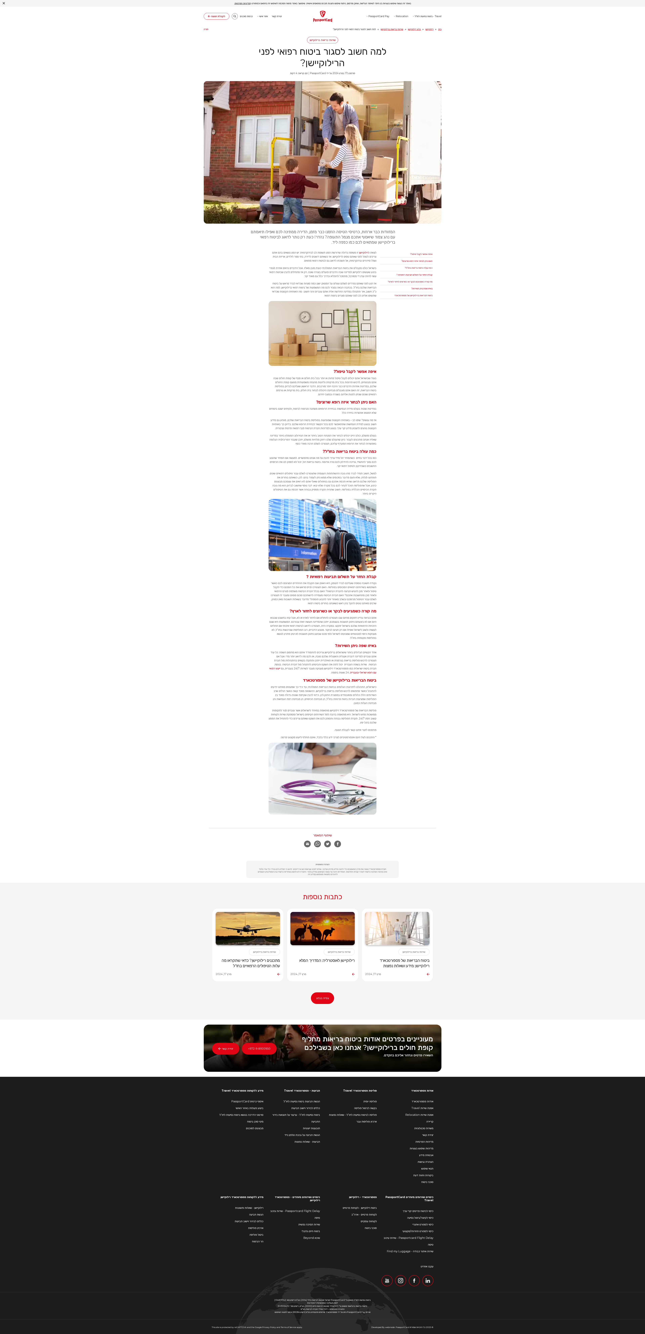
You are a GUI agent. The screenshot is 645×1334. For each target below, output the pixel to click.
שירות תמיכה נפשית (309, 1224)
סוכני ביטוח (427, 1182)
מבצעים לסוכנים (254, 1128)
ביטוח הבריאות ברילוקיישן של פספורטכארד (413, 295)
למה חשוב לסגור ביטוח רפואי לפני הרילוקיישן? (322, 57)
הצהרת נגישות (425, 1161)
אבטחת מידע (426, 1155)
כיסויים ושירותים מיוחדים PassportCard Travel (409, 1198)
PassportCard (402, 1327)
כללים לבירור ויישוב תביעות (305, 1108)
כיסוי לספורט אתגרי (422, 1224)
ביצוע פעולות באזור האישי (249, 1108)
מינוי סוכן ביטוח (255, 1121)
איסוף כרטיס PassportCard (247, 1101)
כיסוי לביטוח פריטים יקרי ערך (418, 1211)
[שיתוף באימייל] (307, 844)
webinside (390, 1327)
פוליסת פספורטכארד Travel (360, 1090)
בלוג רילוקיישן (414, 29)
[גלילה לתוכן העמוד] (323, 163)
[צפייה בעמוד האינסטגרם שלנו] (400, 1280)
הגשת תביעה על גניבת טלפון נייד (302, 1135)
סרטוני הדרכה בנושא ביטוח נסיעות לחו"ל (241, 1114)
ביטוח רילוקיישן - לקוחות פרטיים (360, 1207)
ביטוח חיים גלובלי (311, 1231)
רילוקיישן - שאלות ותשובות (249, 1207)
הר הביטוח (257, 1241)
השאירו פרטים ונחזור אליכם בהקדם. (408, 1055)
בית (439, 29)
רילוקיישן (429, 29)
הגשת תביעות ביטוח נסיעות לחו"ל (302, 1101)
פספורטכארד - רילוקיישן (363, 1197)
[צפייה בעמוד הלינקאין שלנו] (427, 1280)
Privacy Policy (269, 1327)
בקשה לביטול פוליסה (365, 1108)
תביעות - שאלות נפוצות (307, 1141)
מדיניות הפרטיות (424, 1141)
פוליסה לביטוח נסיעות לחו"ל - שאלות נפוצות (353, 1114)
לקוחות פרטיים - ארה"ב (364, 1214)
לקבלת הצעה (218, 16)
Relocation (402, 16)
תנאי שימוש (427, 1168)
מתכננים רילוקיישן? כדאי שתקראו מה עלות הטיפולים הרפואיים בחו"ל (251, 963)
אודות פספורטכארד (422, 1090)
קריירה (429, 1121)
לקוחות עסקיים (369, 1221)
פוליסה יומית (370, 1101)
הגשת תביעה (256, 1214)
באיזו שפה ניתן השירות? (422, 288)
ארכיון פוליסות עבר (366, 1121)
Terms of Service (288, 1327)
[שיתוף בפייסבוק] (337, 844)
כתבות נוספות (322, 896)
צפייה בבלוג (322, 998)
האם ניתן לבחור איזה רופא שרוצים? (417, 261)
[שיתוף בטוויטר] (327, 844)
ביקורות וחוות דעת (423, 1175)
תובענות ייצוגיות (311, 1128)
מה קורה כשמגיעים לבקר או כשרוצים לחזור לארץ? (410, 281)
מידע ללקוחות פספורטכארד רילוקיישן (242, 1197)
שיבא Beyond (311, 1237)
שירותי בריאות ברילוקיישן (392, 29)
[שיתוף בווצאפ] (317, 844)
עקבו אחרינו (427, 1266)
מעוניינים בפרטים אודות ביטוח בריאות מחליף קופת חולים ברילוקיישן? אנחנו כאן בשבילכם (367, 1043)
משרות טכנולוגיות (423, 1128)
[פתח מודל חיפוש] (235, 16)
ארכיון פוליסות (255, 1228)
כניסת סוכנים (246, 16)
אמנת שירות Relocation (419, 1114)
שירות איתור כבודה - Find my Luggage (410, 1251)
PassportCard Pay (378, 16)
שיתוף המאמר (322, 835)
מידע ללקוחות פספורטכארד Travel (242, 1090)
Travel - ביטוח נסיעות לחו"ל (428, 16)
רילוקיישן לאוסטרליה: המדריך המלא (327, 960)
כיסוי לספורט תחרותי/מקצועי (417, 1231)
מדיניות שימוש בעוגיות (421, 1148)
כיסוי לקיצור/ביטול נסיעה (420, 1217)
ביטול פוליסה (256, 1234)
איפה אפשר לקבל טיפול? (421, 254)
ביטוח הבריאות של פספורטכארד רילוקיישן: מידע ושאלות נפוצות (404, 963)
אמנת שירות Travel (422, 1108)
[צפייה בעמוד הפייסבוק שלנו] (414, 1280)
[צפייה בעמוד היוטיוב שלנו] (387, 1280)
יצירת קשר (277, 16)
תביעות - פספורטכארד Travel (302, 1090)
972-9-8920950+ (259, 1048)
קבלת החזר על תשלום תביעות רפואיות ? (414, 274)
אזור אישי (263, 16)
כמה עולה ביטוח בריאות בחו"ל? (418, 267)
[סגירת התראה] (4, 3)
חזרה (206, 29)
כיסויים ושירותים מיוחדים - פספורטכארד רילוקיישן (297, 1198)
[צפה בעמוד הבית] (322, 16)
